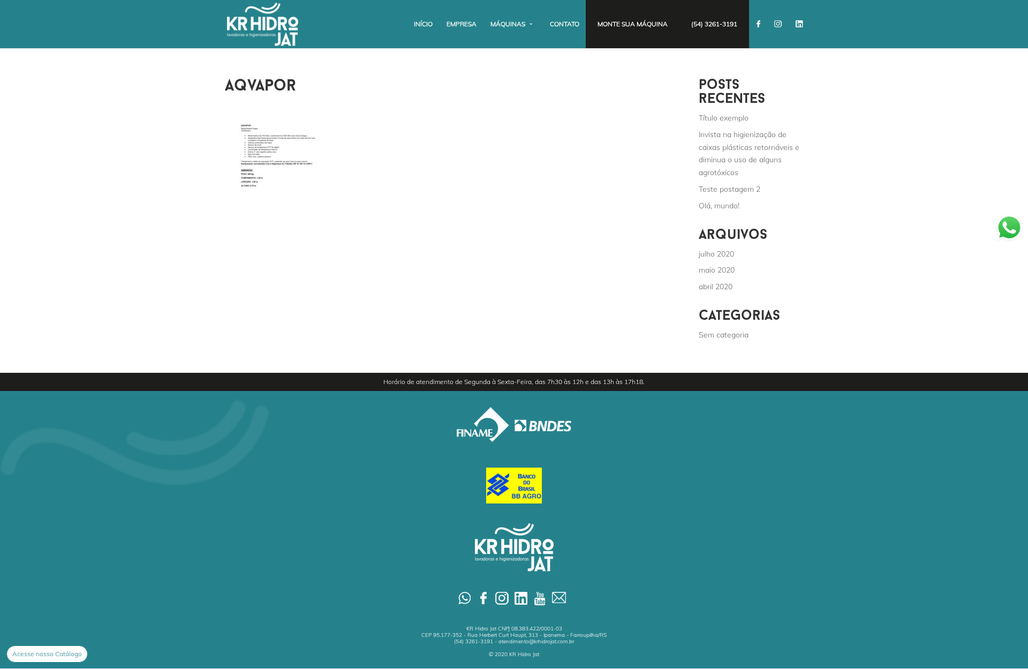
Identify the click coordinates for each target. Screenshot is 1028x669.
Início (423, 24)
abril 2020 (715, 286)
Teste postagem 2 (729, 189)
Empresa (462, 24)
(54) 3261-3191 (714, 24)
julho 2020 (716, 254)
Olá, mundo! (719, 206)
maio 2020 (717, 270)
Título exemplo (724, 118)
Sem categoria (724, 335)
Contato (564, 24)
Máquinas (507, 24)
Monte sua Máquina (633, 24)
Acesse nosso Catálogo (47, 654)
